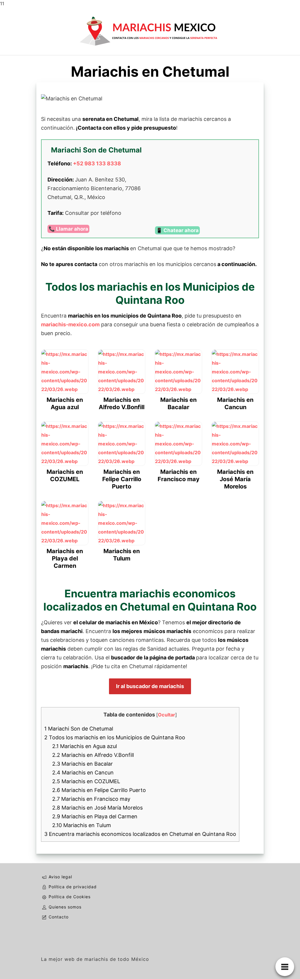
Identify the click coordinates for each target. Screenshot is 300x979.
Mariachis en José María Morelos (97, 808)
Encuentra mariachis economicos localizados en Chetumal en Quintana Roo (140, 834)
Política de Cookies (70, 896)
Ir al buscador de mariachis (150, 686)
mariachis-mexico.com (70, 324)
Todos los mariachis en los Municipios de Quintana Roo (114, 737)
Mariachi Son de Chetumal (78, 729)
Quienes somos (65, 906)
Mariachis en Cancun (83, 772)
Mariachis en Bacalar (82, 764)
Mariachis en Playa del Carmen (94, 816)
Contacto (59, 916)
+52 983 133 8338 (97, 163)
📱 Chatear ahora (177, 230)
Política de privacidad (73, 886)
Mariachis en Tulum (81, 825)
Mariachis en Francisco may (91, 799)
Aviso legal (60, 876)
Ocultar (166, 715)
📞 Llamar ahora (68, 229)
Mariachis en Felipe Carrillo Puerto (99, 790)
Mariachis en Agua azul (84, 746)
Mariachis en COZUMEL (86, 781)
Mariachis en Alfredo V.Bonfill (93, 755)
